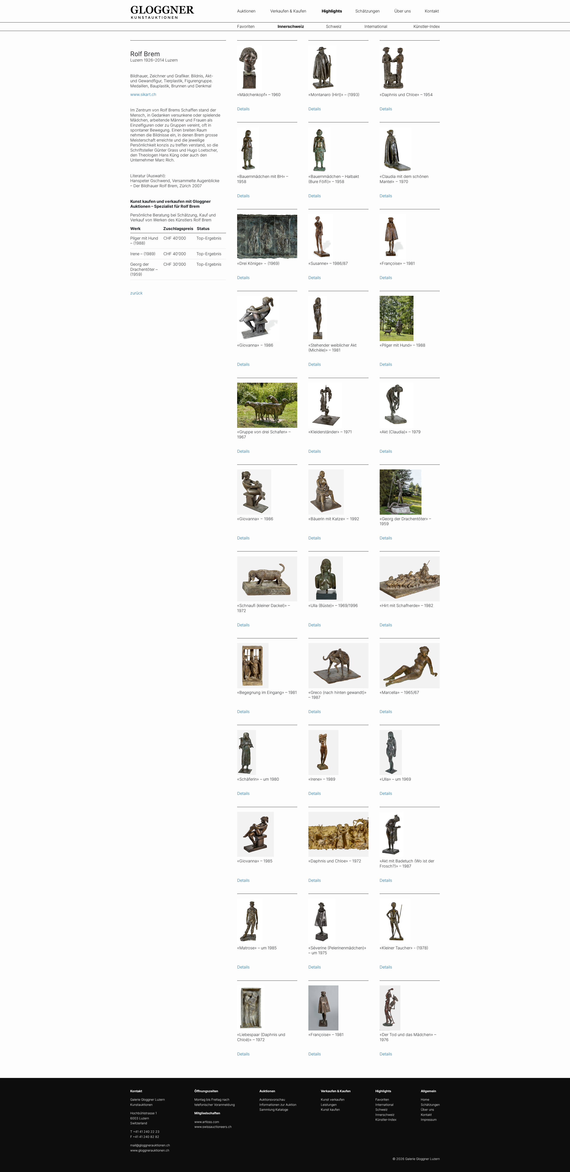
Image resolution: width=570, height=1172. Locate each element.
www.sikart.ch (143, 94)
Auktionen (246, 11)
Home (425, 1099)
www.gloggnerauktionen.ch (149, 1150)
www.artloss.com (206, 1122)
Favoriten (245, 26)
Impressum (429, 1119)
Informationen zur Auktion (277, 1104)
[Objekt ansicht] (267, 65)
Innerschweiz (291, 26)
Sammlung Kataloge (273, 1109)
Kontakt (432, 11)
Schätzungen (367, 11)
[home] (163, 20)
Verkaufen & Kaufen (288, 11)
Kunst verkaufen (332, 1099)
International (375, 26)
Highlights (332, 11)
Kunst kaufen (330, 1109)
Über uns (402, 11)
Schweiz (334, 26)
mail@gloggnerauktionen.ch (150, 1145)
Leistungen (329, 1104)
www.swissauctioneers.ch (213, 1127)
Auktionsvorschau (272, 1099)
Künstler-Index (426, 26)
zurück (136, 293)
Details (243, 109)
